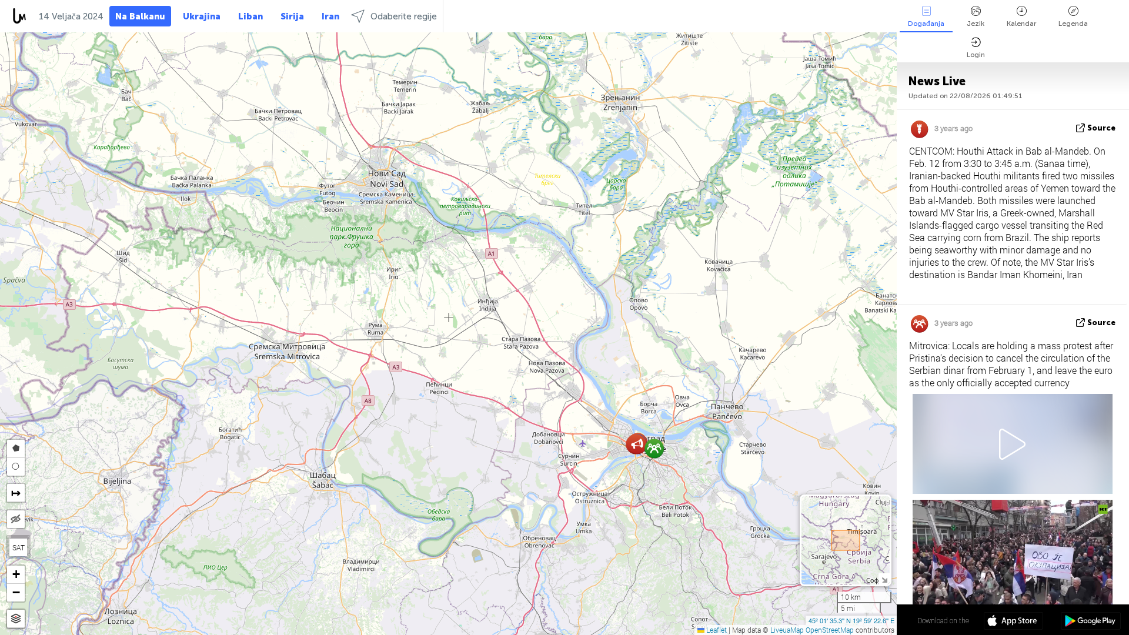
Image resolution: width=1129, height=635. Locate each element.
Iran (330, 16)
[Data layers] (16, 619)
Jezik (975, 23)
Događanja (926, 23)
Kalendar (1021, 23)
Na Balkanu (140, 16)
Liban (250, 16)
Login (976, 55)
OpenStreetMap (830, 629)
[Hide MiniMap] (884, 578)
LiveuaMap (787, 629)
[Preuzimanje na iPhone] (1013, 622)
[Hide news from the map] (16, 519)
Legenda (1073, 23)
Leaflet (715, 629)
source (1101, 127)
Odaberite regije (403, 16)
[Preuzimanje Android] (1090, 622)
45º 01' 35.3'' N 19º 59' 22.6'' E (851, 620)
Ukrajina (202, 16)
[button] (637, 444)
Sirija (292, 16)
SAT (18, 547)
